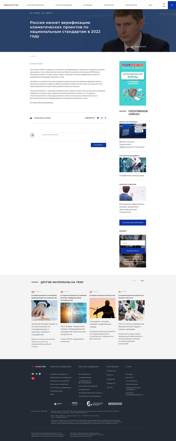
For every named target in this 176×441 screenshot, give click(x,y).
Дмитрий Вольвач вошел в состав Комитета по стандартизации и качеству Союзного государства (44, 329)
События (111, 371)
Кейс (52, 394)
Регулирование (84, 374)
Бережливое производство (61, 377)
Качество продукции (64, 5)
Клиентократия (131, 5)
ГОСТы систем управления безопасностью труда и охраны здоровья (131, 326)
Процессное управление (59, 381)
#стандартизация (36, 63)
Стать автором (131, 381)
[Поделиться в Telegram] (104, 118)
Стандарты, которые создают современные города (100, 324)
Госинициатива (56, 391)
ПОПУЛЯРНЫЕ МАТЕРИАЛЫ (133, 222)
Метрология (109, 5)
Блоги (110, 375)
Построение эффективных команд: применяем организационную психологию (131, 208)
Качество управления (35, 5)
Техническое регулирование (90, 396)
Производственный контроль (90, 393)
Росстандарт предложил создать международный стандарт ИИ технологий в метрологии (73, 330)
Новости (111, 383)
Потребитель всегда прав (131, 175)
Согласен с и (134, 260)
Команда (129, 374)
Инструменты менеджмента (61, 387)
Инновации (88, 5)
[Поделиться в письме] (97, 118)
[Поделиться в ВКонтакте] (100, 118)
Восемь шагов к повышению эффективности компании (131, 144)
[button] (142, 282)
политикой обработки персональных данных (133, 259)
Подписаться (133, 251)
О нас (129, 366)
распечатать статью (42, 118)
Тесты (110, 387)
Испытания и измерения (88, 386)
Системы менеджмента (59, 374)
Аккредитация (84, 389)
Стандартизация (85, 377)
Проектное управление (59, 384)
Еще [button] (150, 5)
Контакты (129, 377)
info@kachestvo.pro (61, 417)
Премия (111, 379)
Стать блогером (132, 384)
